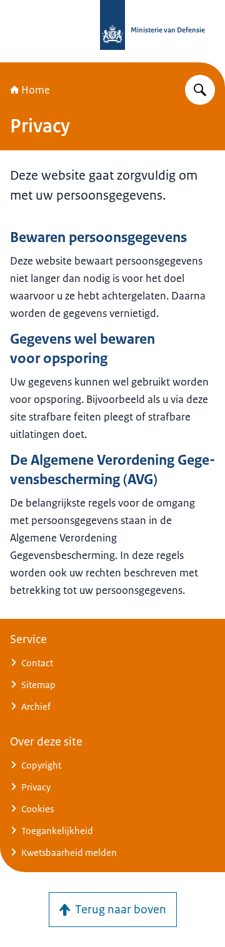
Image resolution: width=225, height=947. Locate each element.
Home (35, 90)
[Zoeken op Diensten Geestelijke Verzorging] (200, 90)
